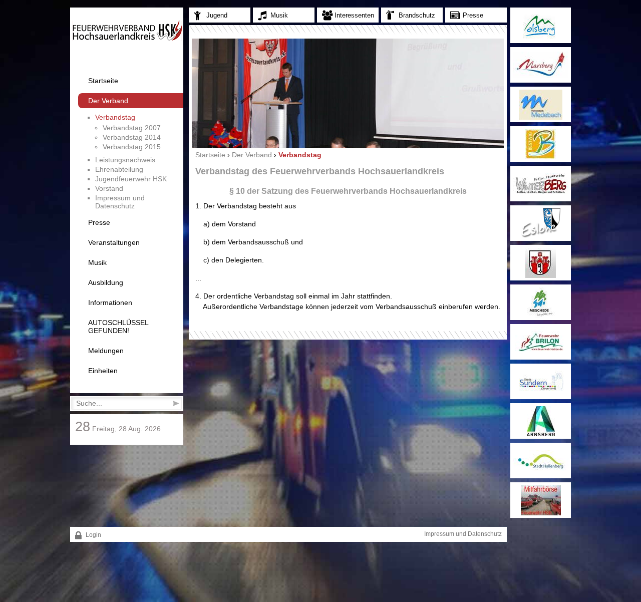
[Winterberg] (540, 183)
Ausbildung (105, 282)
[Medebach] (540, 104)
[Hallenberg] (540, 460)
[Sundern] (540, 381)
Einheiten (103, 371)
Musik (97, 262)
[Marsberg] (540, 65)
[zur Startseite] (127, 39)
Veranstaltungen (114, 242)
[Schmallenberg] (540, 262)
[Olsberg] (540, 25)
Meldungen (106, 351)
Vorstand (109, 188)
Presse (99, 222)
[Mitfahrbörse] (540, 500)
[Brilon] (540, 342)
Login (92, 534)
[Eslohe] (540, 223)
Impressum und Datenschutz (120, 202)
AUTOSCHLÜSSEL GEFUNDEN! (118, 327)
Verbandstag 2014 (132, 137)
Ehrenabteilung (119, 169)
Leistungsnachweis (125, 160)
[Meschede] (540, 302)
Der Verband (108, 101)
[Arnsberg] (540, 421)
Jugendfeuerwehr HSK (131, 179)
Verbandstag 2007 (132, 128)
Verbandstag (115, 117)
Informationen (110, 302)
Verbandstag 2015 (132, 147)
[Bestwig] (540, 144)
